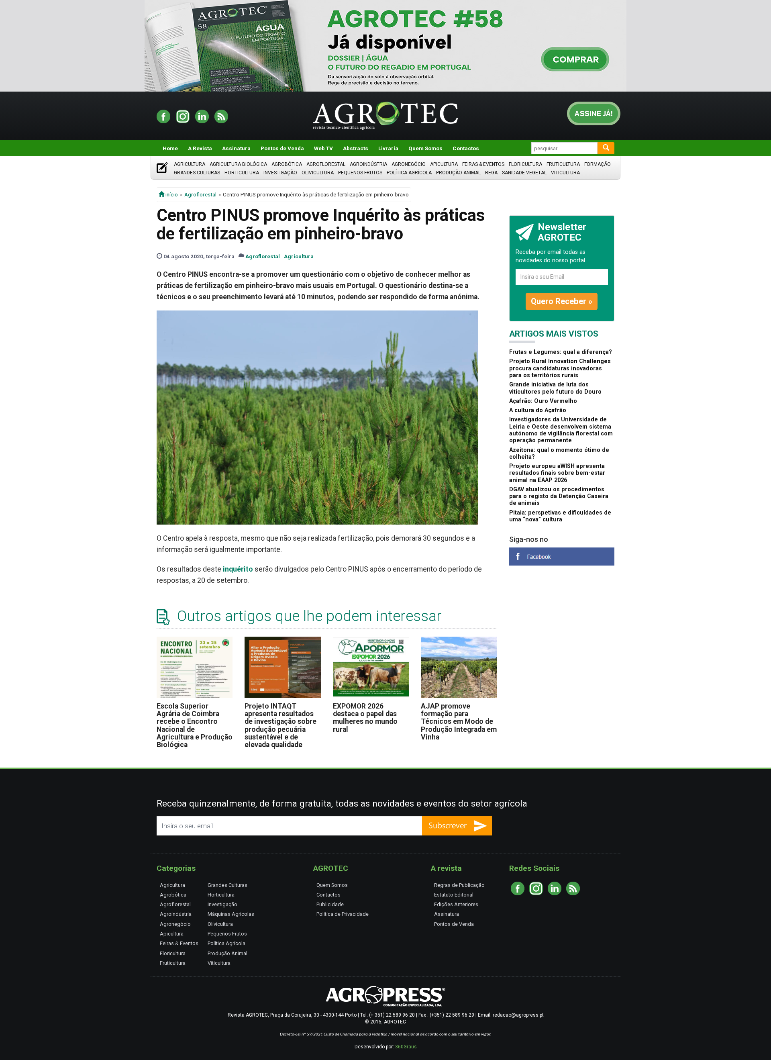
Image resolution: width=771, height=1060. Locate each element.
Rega (491, 173)
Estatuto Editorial (453, 895)
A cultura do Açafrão (537, 410)
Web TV (323, 148)
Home (170, 148)
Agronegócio (409, 164)
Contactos (466, 148)
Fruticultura (563, 164)
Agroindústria (368, 164)
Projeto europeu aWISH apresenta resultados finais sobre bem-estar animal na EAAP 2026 (557, 473)
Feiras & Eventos (483, 164)
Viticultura (565, 173)
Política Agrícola (409, 173)
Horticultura (241, 173)
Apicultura (444, 164)
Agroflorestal (325, 164)
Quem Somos (425, 148)
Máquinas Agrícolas (231, 914)
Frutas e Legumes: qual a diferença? (560, 352)
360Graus (406, 1047)
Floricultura (525, 164)
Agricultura (189, 164)
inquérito (238, 569)
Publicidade (330, 904)
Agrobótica (286, 164)
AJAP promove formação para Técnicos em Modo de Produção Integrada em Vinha (459, 721)
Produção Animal (458, 173)
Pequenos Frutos (360, 173)
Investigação (280, 173)
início (171, 194)
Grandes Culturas (197, 173)
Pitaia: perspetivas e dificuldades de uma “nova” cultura (560, 516)
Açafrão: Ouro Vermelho (543, 401)
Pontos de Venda (282, 148)
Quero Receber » (561, 301)
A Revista (200, 148)
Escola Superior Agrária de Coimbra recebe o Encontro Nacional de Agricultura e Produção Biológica (195, 725)
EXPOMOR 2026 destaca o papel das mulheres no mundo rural (365, 717)
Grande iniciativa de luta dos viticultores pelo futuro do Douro (555, 388)
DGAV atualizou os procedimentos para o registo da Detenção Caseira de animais (558, 496)
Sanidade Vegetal (524, 173)
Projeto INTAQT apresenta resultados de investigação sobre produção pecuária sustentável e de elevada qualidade (280, 725)
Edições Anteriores (456, 904)
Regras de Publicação (459, 885)
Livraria (388, 148)
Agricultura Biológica (238, 164)
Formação (597, 164)
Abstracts (355, 148)
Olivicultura (318, 173)
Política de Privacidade (342, 914)
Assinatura (236, 148)
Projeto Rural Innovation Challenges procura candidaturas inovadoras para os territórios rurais (560, 368)
